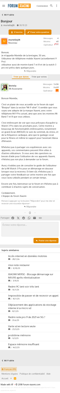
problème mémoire (19, 335)
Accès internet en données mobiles (27, 256)
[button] (4, 5)
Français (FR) (10, 369)
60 (57, 41)
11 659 (56, 87)
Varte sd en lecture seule (22, 326)
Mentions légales (10, 374)
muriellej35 (9, 25)
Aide (48, 374)
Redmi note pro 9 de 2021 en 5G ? (26, 317)
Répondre (31, 71)
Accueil (5, 378)
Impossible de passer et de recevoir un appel (33, 295)
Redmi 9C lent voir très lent (23, 286)
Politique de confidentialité (32, 374)
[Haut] (11, 378)
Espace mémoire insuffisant (23, 344)
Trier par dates (21, 76)
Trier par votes (39, 76)
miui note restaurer (19, 265)
